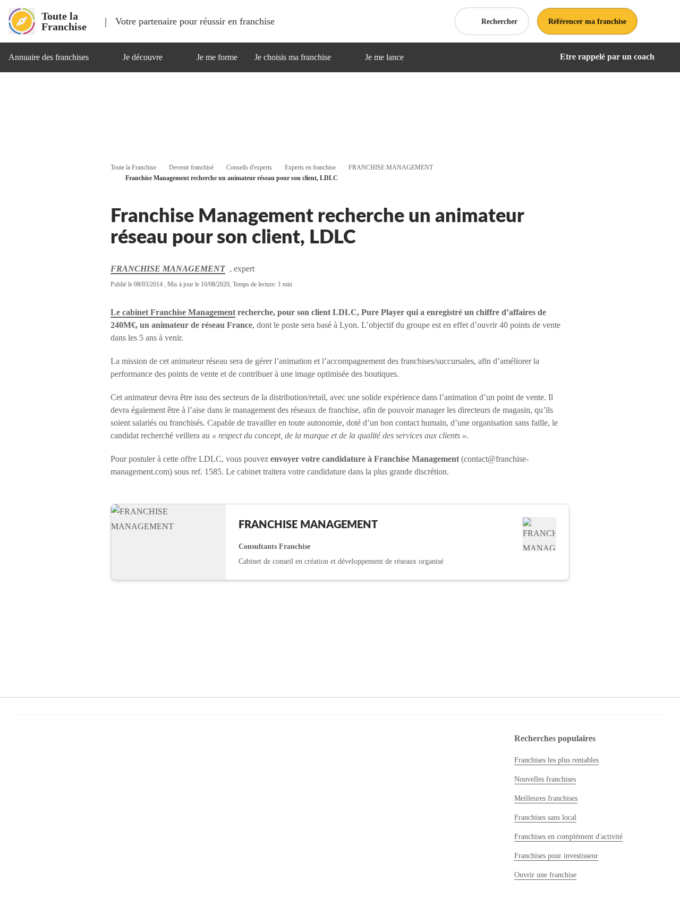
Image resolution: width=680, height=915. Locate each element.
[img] (101, 57)
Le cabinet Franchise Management (172, 312)
